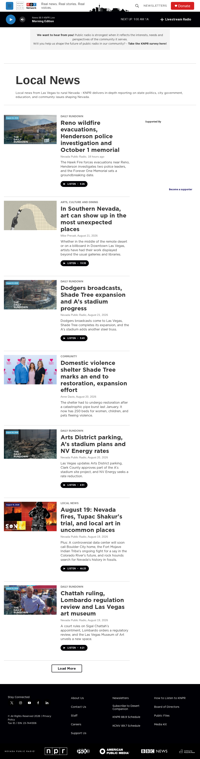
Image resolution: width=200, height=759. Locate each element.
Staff (74, 715)
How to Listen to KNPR (170, 698)
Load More (67, 668)
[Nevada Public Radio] (20, 751)
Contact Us (78, 707)
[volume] (22, 19)
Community (69, 356)
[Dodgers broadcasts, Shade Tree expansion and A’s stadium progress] (30, 294)
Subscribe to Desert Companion (125, 707)
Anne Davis (68, 396)
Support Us (78, 733)
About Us (77, 698)
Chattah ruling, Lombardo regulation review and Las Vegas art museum (93, 603)
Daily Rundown (72, 116)
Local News (70, 503)
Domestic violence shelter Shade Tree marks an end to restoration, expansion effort (94, 376)
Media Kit (160, 724)
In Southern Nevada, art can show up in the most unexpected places (93, 218)
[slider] (28, 19)
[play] (11, 19)
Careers (76, 724)
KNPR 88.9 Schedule (126, 717)
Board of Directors (166, 707)
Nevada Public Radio (73, 156)
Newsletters (155, 6)
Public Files (162, 715)
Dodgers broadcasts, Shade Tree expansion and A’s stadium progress (93, 298)
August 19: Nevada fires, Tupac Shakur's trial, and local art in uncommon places (91, 519)
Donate (184, 6)
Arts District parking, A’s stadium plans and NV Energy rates (93, 444)
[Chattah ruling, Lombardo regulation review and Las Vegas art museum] (30, 600)
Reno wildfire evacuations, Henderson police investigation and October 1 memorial (90, 136)
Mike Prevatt (68, 235)
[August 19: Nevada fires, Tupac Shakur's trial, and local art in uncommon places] (30, 516)
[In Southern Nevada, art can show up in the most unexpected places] (30, 215)
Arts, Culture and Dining (79, 202)
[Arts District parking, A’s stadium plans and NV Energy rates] (30, 444)
